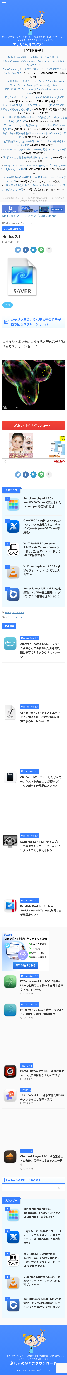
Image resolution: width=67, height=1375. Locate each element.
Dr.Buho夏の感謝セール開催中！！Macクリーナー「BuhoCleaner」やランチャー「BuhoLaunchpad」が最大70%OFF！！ (33, 61)
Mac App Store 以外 (14, 612)
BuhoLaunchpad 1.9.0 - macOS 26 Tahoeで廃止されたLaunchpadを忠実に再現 (42, 502)
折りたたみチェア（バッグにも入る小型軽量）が (35, 97)
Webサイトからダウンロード (32, 425)
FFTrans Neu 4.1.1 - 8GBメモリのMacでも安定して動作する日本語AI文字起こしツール (41, 985)
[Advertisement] (33, 683)
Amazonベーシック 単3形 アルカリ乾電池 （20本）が (35, 149)
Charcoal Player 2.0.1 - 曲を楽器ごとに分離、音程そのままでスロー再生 (41, 1160)
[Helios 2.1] (33, 250)
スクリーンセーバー (15, 617)
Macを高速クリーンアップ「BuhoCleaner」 (30, 215)
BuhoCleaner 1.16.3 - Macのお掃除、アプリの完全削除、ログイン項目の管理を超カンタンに (42, 592)
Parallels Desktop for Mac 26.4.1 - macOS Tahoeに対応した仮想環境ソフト (41, 910)
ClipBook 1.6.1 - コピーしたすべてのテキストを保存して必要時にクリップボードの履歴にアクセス (40, 781)
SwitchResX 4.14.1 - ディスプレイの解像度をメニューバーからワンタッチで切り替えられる (40, 846)
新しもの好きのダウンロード (33, 44)
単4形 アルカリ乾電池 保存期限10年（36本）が (28, 157)
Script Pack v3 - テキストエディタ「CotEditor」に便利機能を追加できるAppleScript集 (40, 717)
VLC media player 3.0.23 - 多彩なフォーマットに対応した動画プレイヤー (42, 570)
